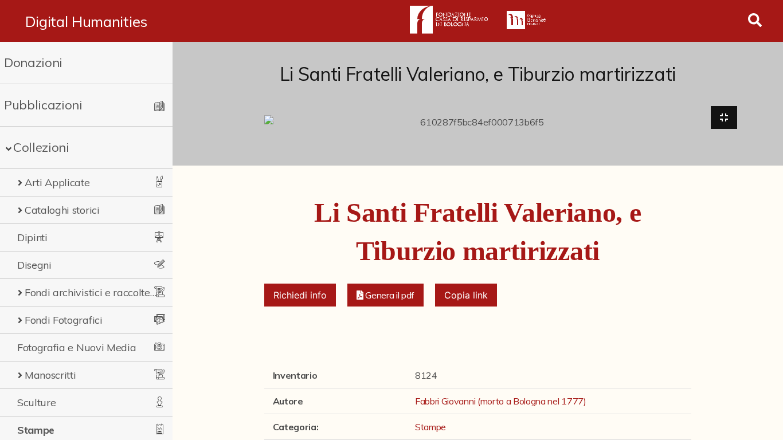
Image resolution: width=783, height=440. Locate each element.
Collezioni (41, 147)
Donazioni (33, 62)
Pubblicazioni (43, 105)
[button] (385, 295)
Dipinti (32, 237)
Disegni (34, 265)
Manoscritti (50, 375)
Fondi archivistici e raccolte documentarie (90, 292)
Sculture (36, 402)
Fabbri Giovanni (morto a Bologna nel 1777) (500, 401)
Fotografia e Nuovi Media (76, 347)
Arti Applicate (57, 182)
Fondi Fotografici (64, 320)
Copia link (466, 295)
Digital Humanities (86, 21)
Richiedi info (300, 295)
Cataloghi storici (62, 210)
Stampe (35, 430)
